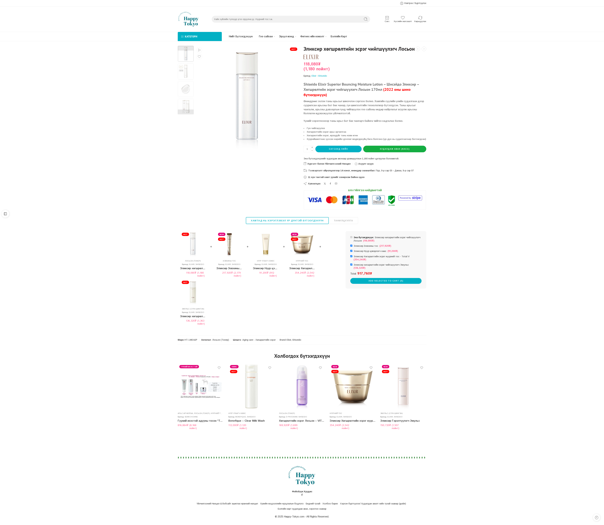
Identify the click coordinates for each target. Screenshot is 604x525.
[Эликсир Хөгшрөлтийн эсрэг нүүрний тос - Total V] (302, 244)
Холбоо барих (330, 503)
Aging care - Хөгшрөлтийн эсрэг (259, 340)
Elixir (314, 76)
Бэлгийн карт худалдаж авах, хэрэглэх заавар (302, 509)
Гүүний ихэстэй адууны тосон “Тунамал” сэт (201, 420)
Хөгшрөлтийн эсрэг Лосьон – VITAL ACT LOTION (302, 420)
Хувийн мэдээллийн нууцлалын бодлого (282, 503)
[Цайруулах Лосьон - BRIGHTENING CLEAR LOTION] (418, 49)
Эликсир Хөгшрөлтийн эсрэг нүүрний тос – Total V (302, 268)
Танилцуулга (343, 220)
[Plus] (312, 147)
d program (291, 417)
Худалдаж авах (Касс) (395, 149)
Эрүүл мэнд (286, 36)
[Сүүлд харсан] (596, 517)
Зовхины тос (229, 261)
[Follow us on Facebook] (302, 495)
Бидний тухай (313, 503)
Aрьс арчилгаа (185, 413)
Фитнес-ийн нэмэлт (312, 36)
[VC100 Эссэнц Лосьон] (424, 49)
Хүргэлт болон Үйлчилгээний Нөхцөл (329, 163)
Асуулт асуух (366, 163)
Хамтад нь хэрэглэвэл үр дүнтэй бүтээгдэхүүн (287, 220)
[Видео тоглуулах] (199, 50)
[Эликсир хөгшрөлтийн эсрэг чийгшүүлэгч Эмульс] (193, 292)
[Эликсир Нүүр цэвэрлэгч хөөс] (266, 244)
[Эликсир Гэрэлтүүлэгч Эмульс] (403, 386)
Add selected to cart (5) (386, 281)
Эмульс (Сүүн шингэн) (193, 309)
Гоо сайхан (266, 36)
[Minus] (312, 150)
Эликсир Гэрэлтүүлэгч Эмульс (400, 420)
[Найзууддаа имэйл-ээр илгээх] (336, 183)
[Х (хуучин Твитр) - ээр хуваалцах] (325, 183)
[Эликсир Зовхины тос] (229, 244)
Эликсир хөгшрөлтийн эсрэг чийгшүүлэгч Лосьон (193, 268)
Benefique (240, 417)
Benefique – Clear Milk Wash (246, 420)
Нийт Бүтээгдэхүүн (241, 36)
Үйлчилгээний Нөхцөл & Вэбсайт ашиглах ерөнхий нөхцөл (227, 503)
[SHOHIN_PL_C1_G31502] (186, 54)
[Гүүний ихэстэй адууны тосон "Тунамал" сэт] (201, 386)
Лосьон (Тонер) (193, 261)
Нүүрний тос (302, 261)
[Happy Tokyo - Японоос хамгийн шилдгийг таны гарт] (188, 19)
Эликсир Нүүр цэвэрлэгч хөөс (266, 268)
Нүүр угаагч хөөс (265, 261)
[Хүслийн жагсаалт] (199, 56)
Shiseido (322, 76)
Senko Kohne (191, 417)
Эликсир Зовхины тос (229, 268)
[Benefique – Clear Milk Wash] (251, 386)
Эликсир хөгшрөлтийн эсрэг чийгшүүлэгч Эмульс (193, 316)
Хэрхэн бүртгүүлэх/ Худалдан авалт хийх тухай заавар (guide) (373, 503)
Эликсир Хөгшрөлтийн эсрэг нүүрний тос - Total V (382, 258)
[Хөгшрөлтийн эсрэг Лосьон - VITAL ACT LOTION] (302, 386)
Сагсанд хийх (338, 149)
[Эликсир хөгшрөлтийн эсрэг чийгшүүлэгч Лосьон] (193, 244)
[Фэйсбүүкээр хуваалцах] (330, 183)
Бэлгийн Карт (339, 36)
